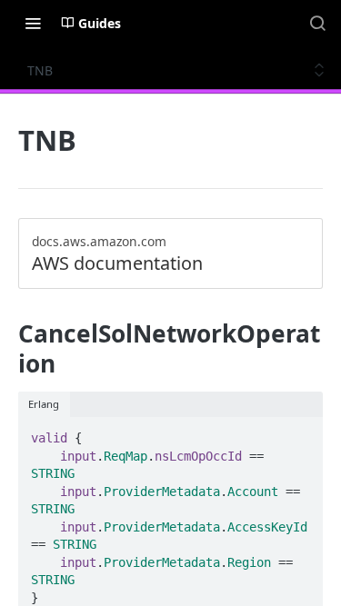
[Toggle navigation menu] (32, 22)
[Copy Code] (301, 432)
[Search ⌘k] (317, 22)
